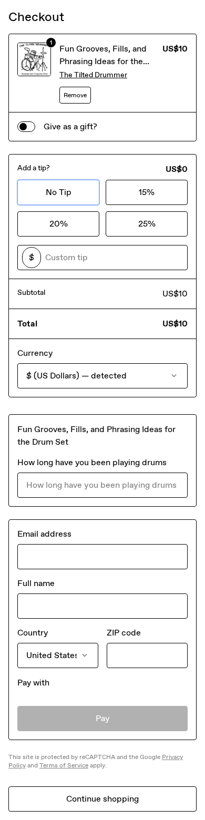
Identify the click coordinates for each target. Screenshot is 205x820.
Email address (44, 534)
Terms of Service (63, 765)
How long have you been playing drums (92, 462)
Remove (75, 95)
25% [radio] (147, 224)
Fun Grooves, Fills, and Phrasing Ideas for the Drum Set (103, 61)
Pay (103, 718)
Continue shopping (102, 799)
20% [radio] (58, 224)
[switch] (26, 126)
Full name (36, 583)
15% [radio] (147, 192)
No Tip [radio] (58, 192)
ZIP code (124, 633)
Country (32, 633)
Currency (35, 353)
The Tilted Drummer (93, 74)
